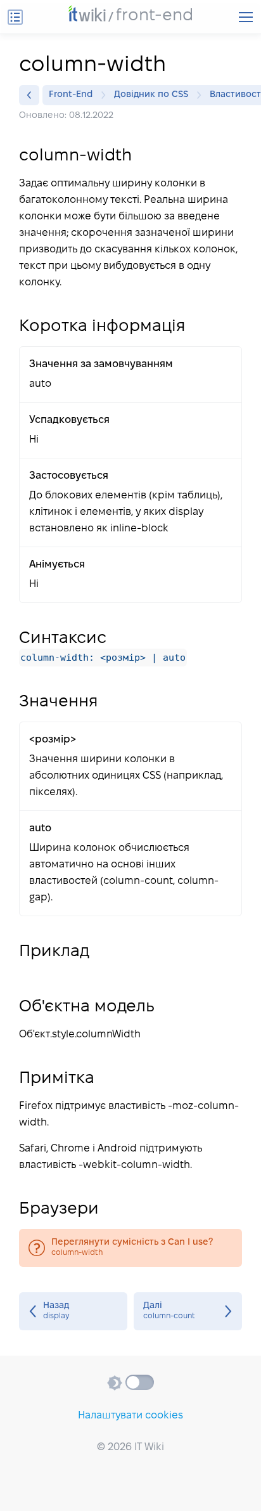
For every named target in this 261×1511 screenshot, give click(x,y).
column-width (130, 1248)
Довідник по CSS (151, 95)
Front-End (70, 95)
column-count (188, 1311)
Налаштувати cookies (130, 1415)
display (73, 1311)
